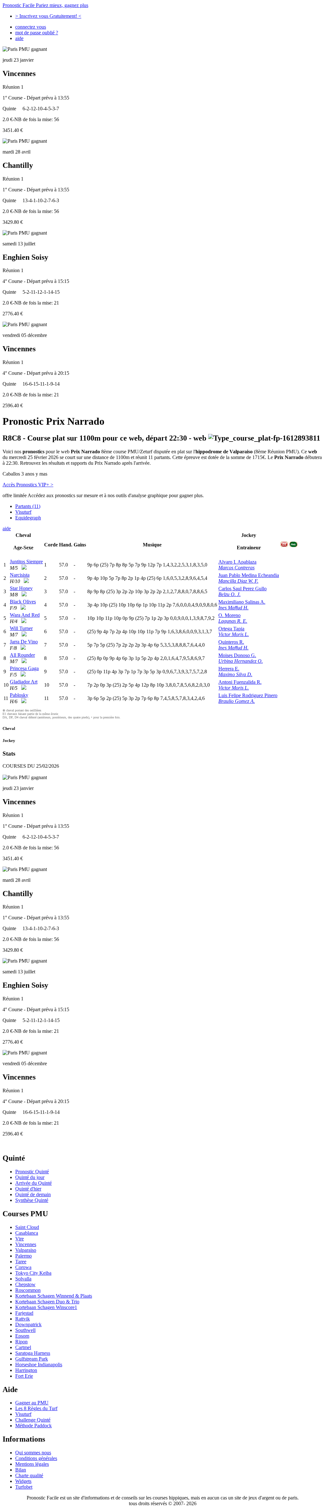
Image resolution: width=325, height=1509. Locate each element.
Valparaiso (25, 1250)
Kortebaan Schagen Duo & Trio (47, 1301)
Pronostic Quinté (32, 1171)
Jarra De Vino (24, 641)
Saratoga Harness (32, 1353)
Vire (19, 1238)
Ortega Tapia (231, 628)
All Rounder (22, 655)
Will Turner (21, 628)
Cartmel (23, 1347)
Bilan (20, 1469)
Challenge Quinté (32, 1420)
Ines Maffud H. (233, 607)
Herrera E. (228, 668)
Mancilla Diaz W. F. (238, 581)
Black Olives (23, 601)
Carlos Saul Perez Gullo (242, 588)
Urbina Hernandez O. (240, 661)
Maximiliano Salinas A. (241, 602)
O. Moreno (229, 615)
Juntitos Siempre (26, 561)
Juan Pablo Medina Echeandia (248, 575)
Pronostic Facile (45, 5)
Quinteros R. (231, 642)
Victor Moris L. (233, 634)
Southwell (25, 1330)
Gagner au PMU (32, 1402)
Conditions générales (36, 1458)
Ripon (21, 1341)
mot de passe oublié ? (36, 32)
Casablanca (26, 1233)
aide (19, 38)
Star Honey (21, 588)
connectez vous (30, 27)
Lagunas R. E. (232, 621)
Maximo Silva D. (235, 674)
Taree (20, 1261)
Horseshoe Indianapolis (38, 1364)
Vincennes (25, 1244)
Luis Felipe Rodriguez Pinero (247, 695)
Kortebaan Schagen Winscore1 (46, 1307)
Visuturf (23, 512)
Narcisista (20, 575)
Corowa (23, 1267)
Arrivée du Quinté (33, 1183)
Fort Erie (24, 1376)
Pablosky (19, 695)
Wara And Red (25, 615)
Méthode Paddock (33, 1425)
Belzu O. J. (229, 594)
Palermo (23, 1256)
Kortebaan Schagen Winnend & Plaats (53, 1296)
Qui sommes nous (33, 1452)
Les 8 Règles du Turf (36, 1408)
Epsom (22, 1336)
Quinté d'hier (28, 1188)
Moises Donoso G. (237, 655)
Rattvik (22, 1318)
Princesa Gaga (24, 668)
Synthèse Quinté (31, 1200)
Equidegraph (28, 517)
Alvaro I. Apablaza (237, 562)
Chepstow (25, 1284)
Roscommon (28, 1290)
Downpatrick (28, 1324)
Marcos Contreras (236, 567)
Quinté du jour (29, 1177)
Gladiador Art (23, 681)
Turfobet (23, 1487)
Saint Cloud (27, 1227)
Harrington (26, 1370)
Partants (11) (27, 506)
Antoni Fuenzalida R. (240, 682)
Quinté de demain (33, 1194)
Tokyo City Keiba (33, 1273)
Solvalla (23, 1278)
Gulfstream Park (31, 1359)
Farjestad (24, 1313)
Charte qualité (29, 1475)
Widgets (23, 1481)
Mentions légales (32, 1464)
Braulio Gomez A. (236, 701)
